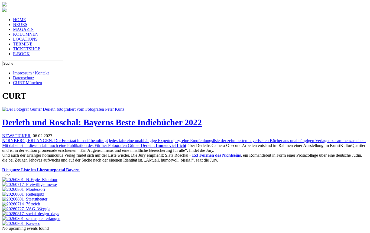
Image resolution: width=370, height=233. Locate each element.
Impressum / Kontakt (31, 73)
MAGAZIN (23, 29)
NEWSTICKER (16, 135)
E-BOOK (21, 53)
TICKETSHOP (26, 49)
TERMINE (23, 44)
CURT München (27, 82)
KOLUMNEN (25, 34)
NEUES (20, 24)
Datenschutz (23, 78)
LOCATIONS (25, 39)
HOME (19, 19)
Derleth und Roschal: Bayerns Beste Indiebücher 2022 (102, 122)
